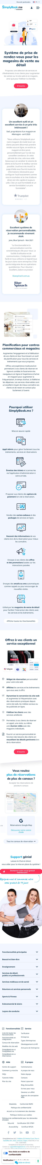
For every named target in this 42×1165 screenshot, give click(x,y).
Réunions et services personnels (16, 989)
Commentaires (26, 1067)
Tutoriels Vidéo (7, 1078)
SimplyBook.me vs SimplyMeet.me (9, 1050)
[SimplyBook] (12, 7)
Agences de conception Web (30, 1096)
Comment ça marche (10, 1070)
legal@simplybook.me (20, 1149)
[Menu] (38, 7)
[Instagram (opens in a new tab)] (33, 1132)
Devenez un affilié (27, 1092)
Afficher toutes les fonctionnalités (21, 621)
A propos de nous (27, 1070)
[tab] (21, 825)
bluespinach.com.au (21, 276)
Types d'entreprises (28, 1040)
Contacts (24, 1078)
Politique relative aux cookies (21, 1115)
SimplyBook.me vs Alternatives (9, 1055)
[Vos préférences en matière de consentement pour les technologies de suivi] (38, 1161)
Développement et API (29, 1044)
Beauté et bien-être (10, 959)
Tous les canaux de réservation (20, 841)
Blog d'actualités (27, 1085)
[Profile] (32, 8)
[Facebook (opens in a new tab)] (8, 1132)
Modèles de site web (10, 1046)
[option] (21, 802)
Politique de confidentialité (21, 1108)
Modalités (13, 1104)
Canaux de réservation (10, 1043)
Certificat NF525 (27, 1127)
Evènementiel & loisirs (12, 1004)
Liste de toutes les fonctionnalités (9, 1034)
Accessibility (13, 1127)
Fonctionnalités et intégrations (9, 1038)
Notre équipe (26, 1074)
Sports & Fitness (9, 996)
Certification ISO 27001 (25, 1123)
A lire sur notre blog (21, 830)
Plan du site (6, 1081)
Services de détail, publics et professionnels (13, 974)
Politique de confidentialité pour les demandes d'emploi (19, 1119)
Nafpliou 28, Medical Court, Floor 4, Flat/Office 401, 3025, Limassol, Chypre (21, 1140)
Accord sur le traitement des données (21, 1111)
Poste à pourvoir (27, 1081)
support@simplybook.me (17, 1147)
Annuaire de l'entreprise (30, 1048)
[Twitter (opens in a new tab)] (14, 1132)
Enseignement (8, 967)
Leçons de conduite (10, 1011)
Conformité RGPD (26, 1104)
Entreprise (25, 1037)
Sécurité (11, 1123)
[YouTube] (27, 1132)
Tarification (25, 1033)
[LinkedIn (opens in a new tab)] (21, 1132)
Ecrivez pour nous (27, 1089)
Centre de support (9, 1067)
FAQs (4, 1074)
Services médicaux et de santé (15, 982)
